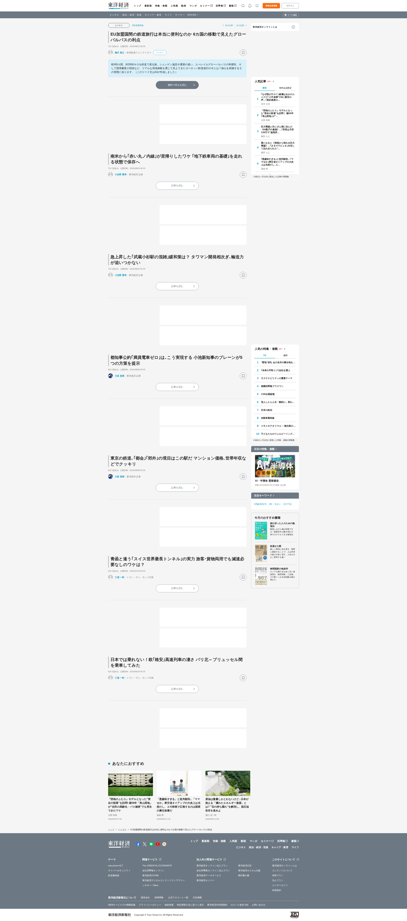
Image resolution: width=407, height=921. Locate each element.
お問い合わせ (259, 905)
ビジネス (114, 15)
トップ (137, 5)
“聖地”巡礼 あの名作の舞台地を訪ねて (278, 362)
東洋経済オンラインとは (265, 27)
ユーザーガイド (280, 885)
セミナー (205, 5)
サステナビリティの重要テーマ (276, 378)
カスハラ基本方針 (240, 905)
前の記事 (229, 25)
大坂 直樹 (119, 376)
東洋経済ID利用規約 (217, 905)
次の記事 (240, 25)
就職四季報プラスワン (272, 386)
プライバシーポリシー (150, 905)
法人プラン (277, 880)
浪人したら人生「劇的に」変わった (278, 402)
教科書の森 (243, 875)
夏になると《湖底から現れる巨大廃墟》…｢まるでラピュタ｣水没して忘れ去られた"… (278, 146)
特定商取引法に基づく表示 (190, 905)
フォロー (160, 52)
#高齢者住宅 (260, 504)
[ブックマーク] (243, 52)
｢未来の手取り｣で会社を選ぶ (275, 370)
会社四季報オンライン (153, 870)
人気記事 (260, 81)
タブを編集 (292, 15)
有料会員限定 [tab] (285, 88)
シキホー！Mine (150, 885)
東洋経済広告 (245, 865)
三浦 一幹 (119, 577)
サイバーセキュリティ (119, 870)
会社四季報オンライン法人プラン (213, 870)
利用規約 (276, 890)
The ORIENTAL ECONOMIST (157, 865)
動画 (183, 5)
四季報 (219, 5)
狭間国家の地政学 (279, 568)
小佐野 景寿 (121, 174)
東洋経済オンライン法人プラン (212, 865)
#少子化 (287, 504)
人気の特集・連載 (266, 348)
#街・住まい (275, 504)
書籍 (231, 5)
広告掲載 (197, 897)
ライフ (168, 15)
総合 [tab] (265, 88)
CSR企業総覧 (268, 394)
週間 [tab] (285, 355)
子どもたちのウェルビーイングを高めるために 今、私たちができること (278, 434)
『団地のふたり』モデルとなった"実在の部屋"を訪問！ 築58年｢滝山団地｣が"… (277, 113)
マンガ (193, 5)
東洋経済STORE (150, 875)
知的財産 (169, 905)
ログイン (290, 6)
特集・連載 (161, 5)
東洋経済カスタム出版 (249, 870)
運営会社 (145, 897)
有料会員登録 (271, 6)
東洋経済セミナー (205, 880)
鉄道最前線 (113, 875)
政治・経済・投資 (132, 15)
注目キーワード (263, 495)
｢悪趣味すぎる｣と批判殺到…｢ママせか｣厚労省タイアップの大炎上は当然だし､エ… (277, 162)
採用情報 (159, 897)
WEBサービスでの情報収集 (121, 905)
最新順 (148, 5)
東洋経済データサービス (209, 875)
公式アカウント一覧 (178, 897)
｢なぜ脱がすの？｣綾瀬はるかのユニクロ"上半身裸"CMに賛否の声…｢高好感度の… (278, 97)
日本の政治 (266, 410)
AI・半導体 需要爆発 (267, 480)
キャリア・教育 (153, 15)
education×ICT (115, 865)
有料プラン (277, 875)
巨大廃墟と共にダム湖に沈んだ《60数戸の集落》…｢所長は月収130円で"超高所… (277, 129)
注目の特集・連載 (264, 449)
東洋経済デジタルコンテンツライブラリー (163, 880)
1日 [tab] (264, 355)
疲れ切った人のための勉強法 (282, 524)
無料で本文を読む (177, 85)
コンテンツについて (282, 870)
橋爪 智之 (119, 52)
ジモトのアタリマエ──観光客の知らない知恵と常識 (278, 426)
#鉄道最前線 (138, 25)
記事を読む (177, 185)
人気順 (174, 5)
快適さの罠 (275, 546)
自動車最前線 (268, 418)
